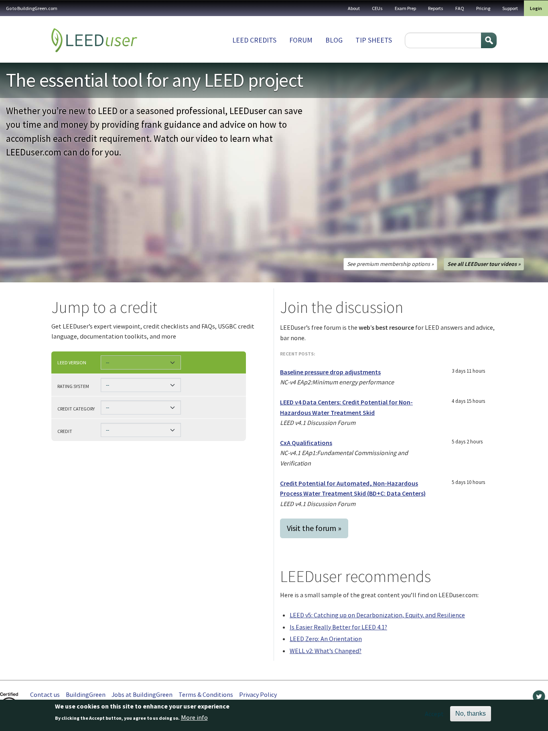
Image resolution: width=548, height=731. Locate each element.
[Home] (94, 40)
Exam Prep (405, 8)
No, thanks (470, 713)
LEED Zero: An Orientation (326, 639)
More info (194, 718)
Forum (301, 40)
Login (536, 8)
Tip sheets (373, 40)
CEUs (377, 8)
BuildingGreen (86, 694)
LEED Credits (254, 40)
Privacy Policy (258, 694)
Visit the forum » (314, 528)
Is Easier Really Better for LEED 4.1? (338, 627)
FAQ (459, 8)
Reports (435, 8)
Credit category (76, 408)
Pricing (483, 8)
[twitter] (539, 698)
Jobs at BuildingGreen (142, 694)
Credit (64, 431)
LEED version (71, 362)
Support (510, 8)
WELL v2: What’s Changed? (325, 651)
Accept (434, 714)
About (354, 8)
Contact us (45, 694)
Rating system (73, 386)
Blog (334, 40)
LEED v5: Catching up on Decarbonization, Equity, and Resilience (377, 615)
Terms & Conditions (206, 694)
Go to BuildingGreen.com (31, 8)
